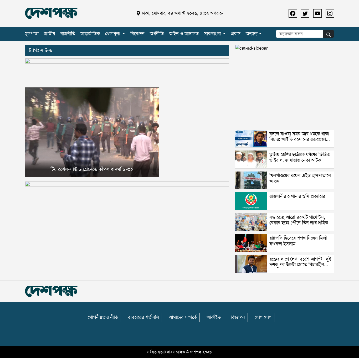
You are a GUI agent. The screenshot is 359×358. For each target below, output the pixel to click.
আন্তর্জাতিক (90, 33)
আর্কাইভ (214, 317)
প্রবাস (235, 33)
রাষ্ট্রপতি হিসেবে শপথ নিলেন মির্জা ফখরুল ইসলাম (298, 241)
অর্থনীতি (157, 33)
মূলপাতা (32, 33)
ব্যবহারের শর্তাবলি (143, 317)
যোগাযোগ (263, 317)
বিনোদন (137, 33)
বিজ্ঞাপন (238, 317)
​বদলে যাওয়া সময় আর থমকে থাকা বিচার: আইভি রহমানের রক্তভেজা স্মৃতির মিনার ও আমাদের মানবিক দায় (299, 142)
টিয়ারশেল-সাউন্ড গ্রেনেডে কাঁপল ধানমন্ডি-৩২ (91, 169)
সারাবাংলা (212, 33)
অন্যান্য (252, 33)
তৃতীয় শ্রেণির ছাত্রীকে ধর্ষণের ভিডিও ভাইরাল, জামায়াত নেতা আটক (299, 157)
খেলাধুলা (112, 33)
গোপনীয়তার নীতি (103, 317)
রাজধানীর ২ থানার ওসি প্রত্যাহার (297, 196)
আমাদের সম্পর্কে (183, 317)
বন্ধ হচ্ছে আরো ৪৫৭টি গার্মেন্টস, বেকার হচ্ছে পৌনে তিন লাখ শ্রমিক (298, 220)
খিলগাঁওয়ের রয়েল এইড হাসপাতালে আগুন (300, 178)
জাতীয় (49, 33)
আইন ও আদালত (184, 33)
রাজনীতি (67, 33)
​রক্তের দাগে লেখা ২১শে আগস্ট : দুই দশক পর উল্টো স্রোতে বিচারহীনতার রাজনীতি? (300, 264)
